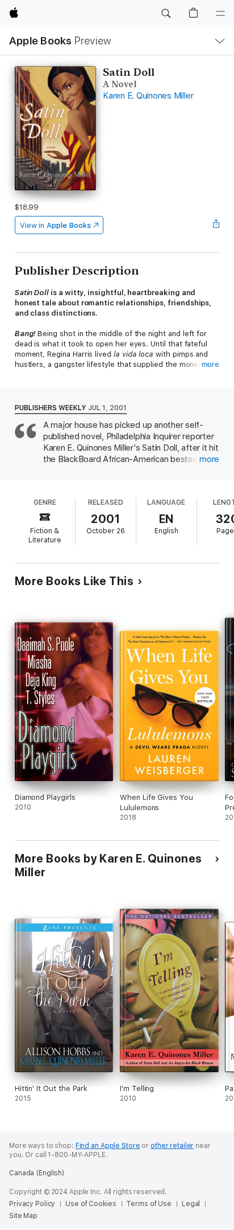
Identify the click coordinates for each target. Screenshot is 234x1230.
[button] (165, 13)
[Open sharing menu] (216, 225)
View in (55, 225)
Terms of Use (149, 1204)
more (211, 364)
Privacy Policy (32, 1204)
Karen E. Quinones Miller (148, 96)
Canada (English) (36, 1173)
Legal (191, 1204)
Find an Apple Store (108, 1146)
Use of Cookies (90, 1204)
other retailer (172, 1146)
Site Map (23, 1216)
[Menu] (220, 13)
